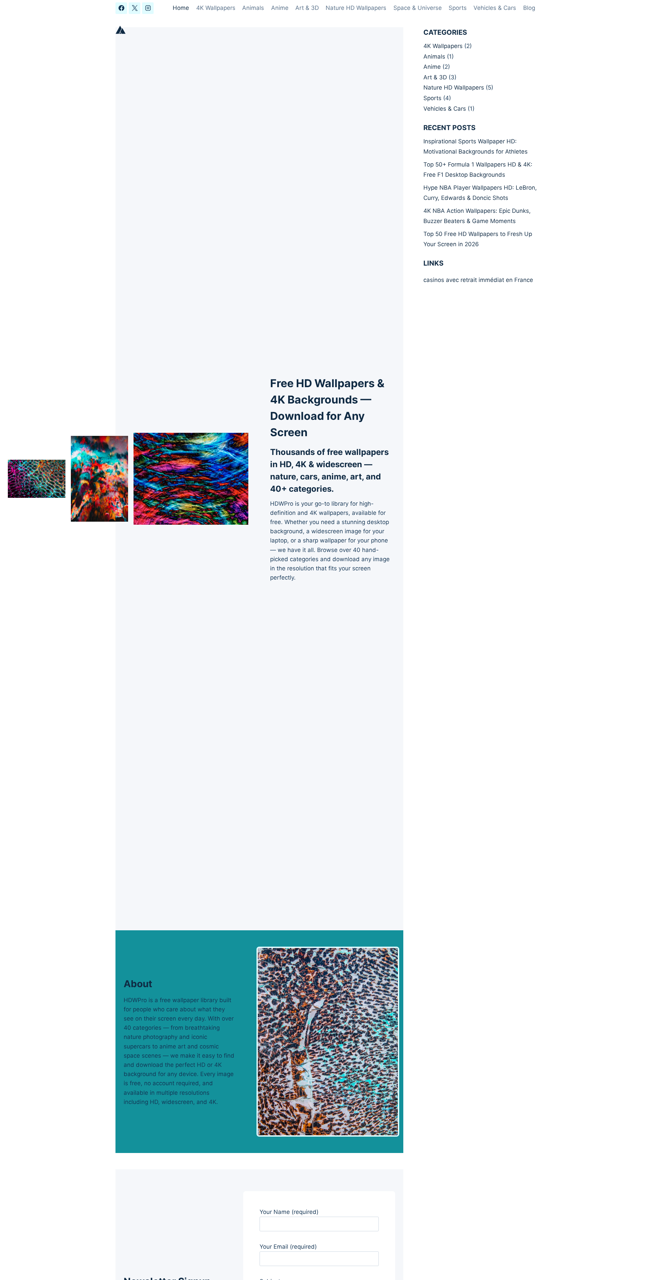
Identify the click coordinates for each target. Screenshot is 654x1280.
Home (181, 7)
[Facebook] (121, 8)
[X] (134, 8)
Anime (280, 7)
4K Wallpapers (215, 7)
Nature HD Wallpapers (356, 7)
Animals (253, 7)
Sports (458, 7)
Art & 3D (307, 7)
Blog (529, 7)
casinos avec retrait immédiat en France (478, 279)
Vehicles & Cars (494, 7)
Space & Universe (417, 7)
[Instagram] (148, 8)
